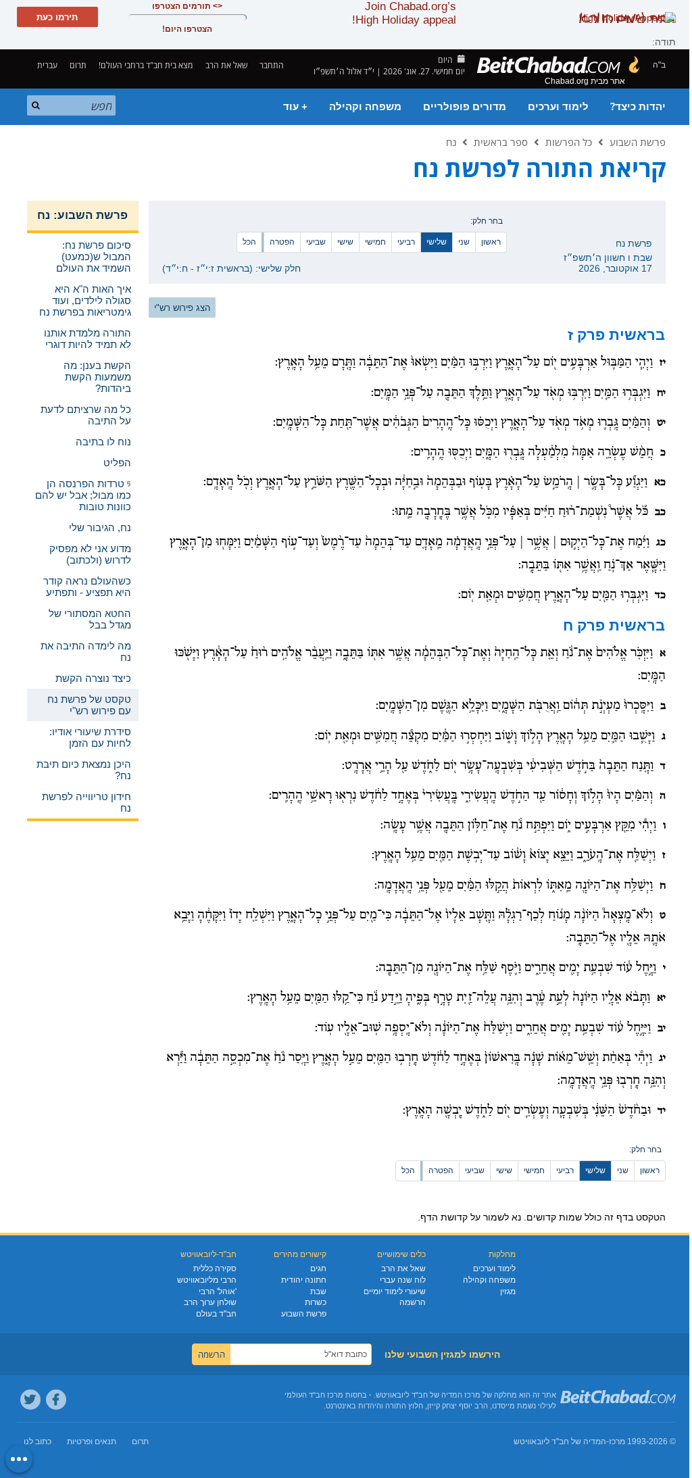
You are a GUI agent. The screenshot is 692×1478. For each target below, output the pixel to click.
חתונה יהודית (303, 1280)
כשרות (315, 1302)
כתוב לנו (37, 1441)
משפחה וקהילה (365, 107)
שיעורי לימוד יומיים (395, 1291)
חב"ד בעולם (216, 1314)
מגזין (508, 1291)
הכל (249, 242)
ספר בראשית (501, 142)
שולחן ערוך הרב (210, 1302)
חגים (318, 1268)
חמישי (375, 242)
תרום (78, 65)
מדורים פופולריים (464, 107)
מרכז (617, 1441)
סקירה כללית (215, 1268)
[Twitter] (30, 1399)
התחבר (273, 65)
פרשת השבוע (638, 142)
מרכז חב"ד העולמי (314, 1395)
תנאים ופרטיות (91, 1441)
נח (451, 142)
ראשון (491, 242)
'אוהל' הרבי (218, 1291)
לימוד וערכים (558, 107)
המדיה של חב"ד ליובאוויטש (560, 1441)
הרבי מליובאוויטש (207, 1280)
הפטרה (282, 242)
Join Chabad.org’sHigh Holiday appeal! (404, 13)
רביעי (406, 242)
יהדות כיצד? (638, 107)
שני (464, 242)
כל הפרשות (568, 142)
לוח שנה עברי (403, 1280)
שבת (318, 1291)
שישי (345, 242)
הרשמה (412, 1302)
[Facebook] (56, 1399)
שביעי (316, 242)
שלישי (436, 242)
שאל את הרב (226, 65)
